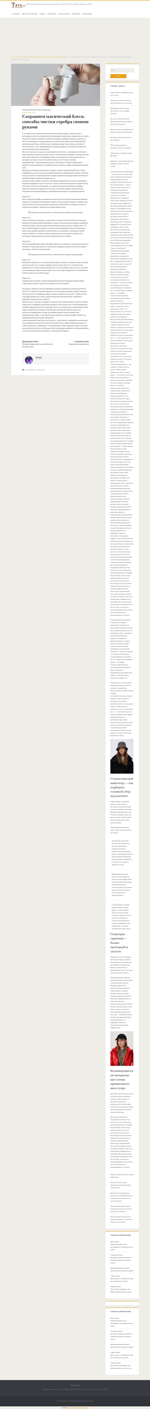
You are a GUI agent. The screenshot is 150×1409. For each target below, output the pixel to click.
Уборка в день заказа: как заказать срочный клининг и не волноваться (121, 102)
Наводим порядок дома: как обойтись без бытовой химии (37, 345)
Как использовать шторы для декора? (121, 1271)
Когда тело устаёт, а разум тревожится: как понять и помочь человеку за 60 (120, 1185)
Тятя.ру (75, 1385)
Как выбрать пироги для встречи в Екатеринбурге (121, 139)
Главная (16, 14)
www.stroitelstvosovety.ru (78, 1408)
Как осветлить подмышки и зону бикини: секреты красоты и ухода (120, 1290)
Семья (42, 14)
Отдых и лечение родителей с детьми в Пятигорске (121, 1176)
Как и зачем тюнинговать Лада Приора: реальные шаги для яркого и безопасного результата (121, 121)
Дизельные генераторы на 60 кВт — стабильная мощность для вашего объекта (121, 1260)
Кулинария (87, 14)
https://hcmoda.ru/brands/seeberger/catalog (121, 692)
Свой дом (51, 14)
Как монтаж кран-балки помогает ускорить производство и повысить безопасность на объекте (121, 1208)
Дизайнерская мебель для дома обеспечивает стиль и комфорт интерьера (119, 110)
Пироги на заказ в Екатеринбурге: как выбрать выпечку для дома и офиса (121, 131)
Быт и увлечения (29, 14)
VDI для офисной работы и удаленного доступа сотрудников (120, 146)
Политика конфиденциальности (75, 1401)
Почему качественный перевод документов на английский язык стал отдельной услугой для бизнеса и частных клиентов (121, 1197)
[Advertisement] (75, 34)
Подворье (76, 14)
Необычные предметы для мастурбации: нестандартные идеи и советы (121, 1246)
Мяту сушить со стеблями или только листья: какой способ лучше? (121, 1280)
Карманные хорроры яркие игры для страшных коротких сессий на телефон (121, 163)
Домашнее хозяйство (55, 57)
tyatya (48, 110)
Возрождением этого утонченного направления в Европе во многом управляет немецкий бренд (121, 685)
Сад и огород (64, 14)
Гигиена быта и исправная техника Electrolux (121, 154)
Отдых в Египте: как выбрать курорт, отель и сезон (121, 94)
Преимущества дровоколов (79, 344)
